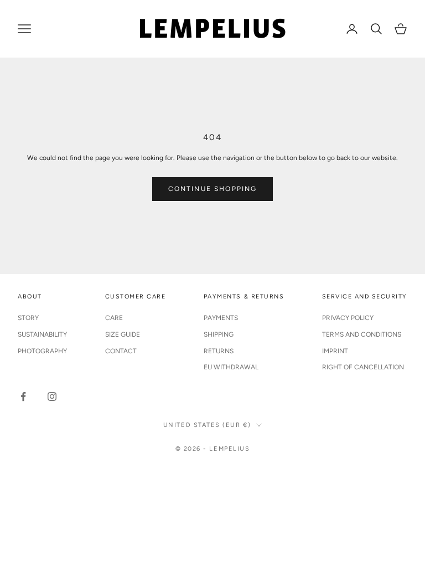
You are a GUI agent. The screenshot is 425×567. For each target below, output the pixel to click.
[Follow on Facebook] (23, 396)
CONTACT (121, 351)
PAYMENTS (221, 318)
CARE (114, 318)
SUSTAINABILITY (42, 334)
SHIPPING (219, 334)
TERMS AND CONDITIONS (361, 334)
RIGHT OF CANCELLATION (363, 367)
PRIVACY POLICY (348, 318)
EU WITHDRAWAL (231, 367)
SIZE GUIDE (122, 334)
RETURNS (219, 351)
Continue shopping (212, 189)
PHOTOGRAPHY (42, 351)
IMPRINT (335, 351)
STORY (28, 318)
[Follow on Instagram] (52, 396)
